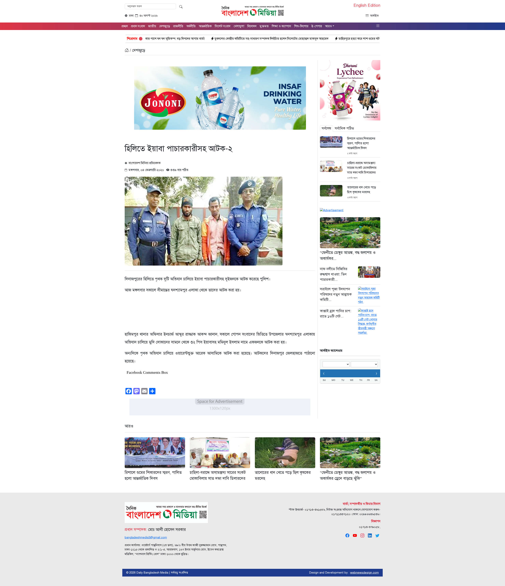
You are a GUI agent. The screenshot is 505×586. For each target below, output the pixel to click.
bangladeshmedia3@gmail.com (146, 537)
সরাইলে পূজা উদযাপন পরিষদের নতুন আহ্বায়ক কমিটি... (336, 294)
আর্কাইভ (374, 15)
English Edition (367, 5)
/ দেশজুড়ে (137, 50)
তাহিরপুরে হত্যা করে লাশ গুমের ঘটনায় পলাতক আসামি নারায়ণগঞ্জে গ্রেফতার (334, 39)
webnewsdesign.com (364, 572)
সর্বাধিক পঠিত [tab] (344, 128)
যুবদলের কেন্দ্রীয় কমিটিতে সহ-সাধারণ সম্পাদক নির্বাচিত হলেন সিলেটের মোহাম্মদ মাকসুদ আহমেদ (223, 39)
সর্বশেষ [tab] (326, 128)
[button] (378, 26)
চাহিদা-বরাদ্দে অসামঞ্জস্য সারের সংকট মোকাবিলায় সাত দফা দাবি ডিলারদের (361, 168)
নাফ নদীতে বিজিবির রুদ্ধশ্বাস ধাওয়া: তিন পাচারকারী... (333, 274)
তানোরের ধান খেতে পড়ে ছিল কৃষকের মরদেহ (361, 189)
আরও (129, 426)
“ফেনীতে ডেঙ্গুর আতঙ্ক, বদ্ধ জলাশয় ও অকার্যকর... (348, 255)
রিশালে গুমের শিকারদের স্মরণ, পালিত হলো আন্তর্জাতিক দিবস (361, 143)
